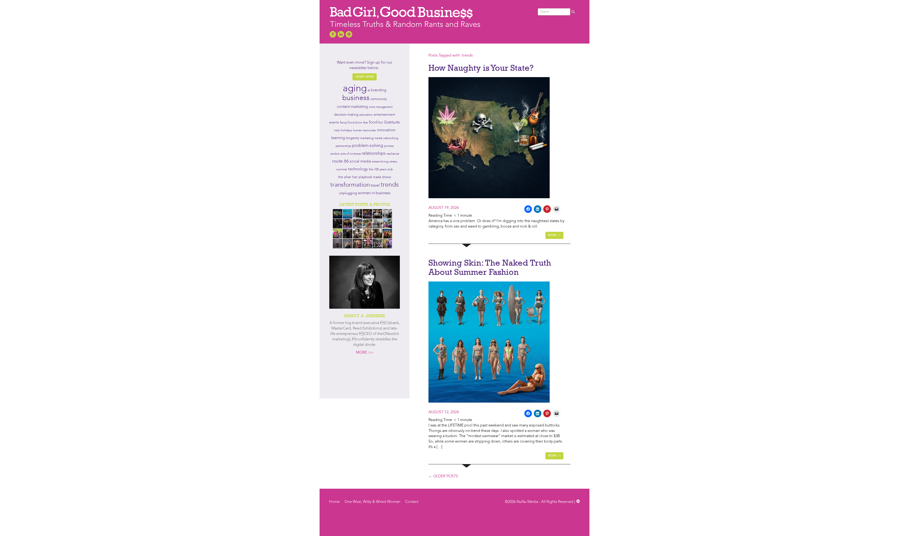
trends (390, 185)
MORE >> (364, 353)
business (356, 98)
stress (393, 161)
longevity (352, 138)
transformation (350, 185)
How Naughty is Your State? (481, 68)
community (378, 99)
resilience (393, 153)
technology (358, 169)
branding (378, 90)
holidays (346, 130)
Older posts (443, 476)
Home (334, 502)
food (373, 122)
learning (338, 138)
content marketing (352, 107)
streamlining (380, 161)
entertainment (384, 114)
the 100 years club (381, 169)
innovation (386, 130)
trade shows (382, 177)
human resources (364, 130)
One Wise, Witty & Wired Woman (372, 502)
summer (341, 169)
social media (360, 161)
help (337, 130)
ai (369, 90)
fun (380, 122)
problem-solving (367, 146)
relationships (374, 154)
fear (365, 122)
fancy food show (351, 122)
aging (355, 89)
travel (375, 186)
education (366, 114)
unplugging (348, 193)
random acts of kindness (345, 154)
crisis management (380, 107)
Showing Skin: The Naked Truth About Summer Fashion (489, 267)
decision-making (346, 114)
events (334, 122)
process (389, 146)
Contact (411, 502)
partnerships (343, 146)
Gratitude (392, 122)
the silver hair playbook (355, 177)
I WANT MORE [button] (364, 76)
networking (390, 138)
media (378, 138)
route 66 (340, 161)
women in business (374, 193)
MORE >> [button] (554, 235)
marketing (367, 138)
